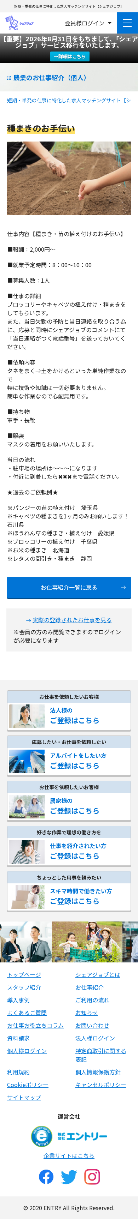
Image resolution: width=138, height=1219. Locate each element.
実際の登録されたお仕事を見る (72, 619)
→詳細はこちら (70, 56)
